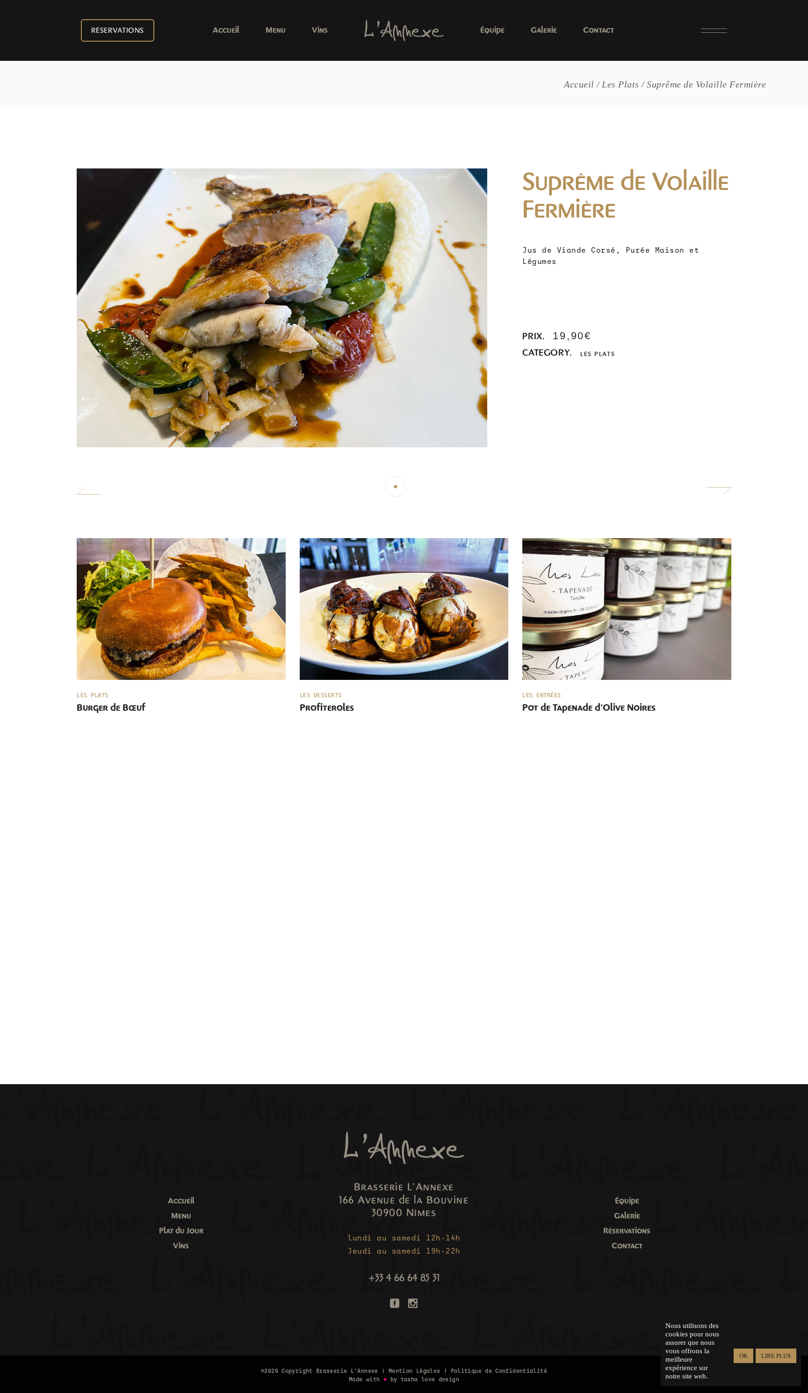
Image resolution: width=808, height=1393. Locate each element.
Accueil (181, 1200)
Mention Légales (414, 1371)
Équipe (627, 1200)
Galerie (627, 1215)
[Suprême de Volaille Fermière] (282, 307)
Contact (627, 1245)
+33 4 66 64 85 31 (404, 1278)
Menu (181, 1215)
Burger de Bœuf (111, 707)
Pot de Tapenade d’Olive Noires (589, 707)
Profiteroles (327, 707)
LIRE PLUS (776, 1355)
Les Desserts (321, 695)
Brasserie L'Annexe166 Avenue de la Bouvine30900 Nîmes (404, 1199)
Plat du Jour (181, 1230)
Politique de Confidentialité (499, 1371)
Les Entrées (541, 695)
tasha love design (430, 1379)
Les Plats (597, 353)
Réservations (626, 1230)
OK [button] (743, 1355)
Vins (181, 1245)
